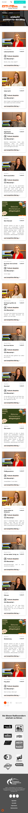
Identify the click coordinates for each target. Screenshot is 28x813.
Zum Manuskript (9, 58)
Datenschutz (14, 808)
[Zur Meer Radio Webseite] (19, 745)
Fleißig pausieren (9, 471)
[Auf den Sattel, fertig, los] (14, 542)
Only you (6, 595)
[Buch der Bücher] (14, 333)
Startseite (4, 12)
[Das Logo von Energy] (19, 757)
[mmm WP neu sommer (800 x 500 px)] (14, 208)
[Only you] (14, 583)
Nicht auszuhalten (9, 175)
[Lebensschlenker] (14, 39)
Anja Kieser (6, 173)
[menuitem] (24, 7)
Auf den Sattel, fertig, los (11, 554)
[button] (24, 7)
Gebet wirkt (7, 91)
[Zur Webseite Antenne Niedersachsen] (19, 765)
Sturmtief (7, 386)
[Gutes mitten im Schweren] (14, 498)
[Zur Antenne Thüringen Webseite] (8, 736)
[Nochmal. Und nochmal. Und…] (14, 251)
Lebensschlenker (9, 51)
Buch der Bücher (9, 345)
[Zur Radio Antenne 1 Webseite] (8, 766)
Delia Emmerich (7, 88)
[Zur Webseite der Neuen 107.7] (8, 743)
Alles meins (7, 428)
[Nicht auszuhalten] (14, 163)
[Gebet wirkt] (14, 78)
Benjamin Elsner (7, 129)
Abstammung (7, 639)
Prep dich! (7, 681)
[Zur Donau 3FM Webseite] (8, 757)
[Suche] (11, 2)
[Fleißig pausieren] (14, 459)
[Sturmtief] (14, 374)
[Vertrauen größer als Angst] (14, 290)
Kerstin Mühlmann (7, 49)
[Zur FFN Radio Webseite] (19, 728)
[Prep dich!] (14, 669)
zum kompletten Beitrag (11, 65)
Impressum (14, 805)
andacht (22, 51)
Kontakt (4, 2)
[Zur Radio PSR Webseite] (19, 736)
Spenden (14, 800)
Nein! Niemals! (8, 221)
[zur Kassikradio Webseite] (8, 726)
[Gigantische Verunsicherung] (14, 119)
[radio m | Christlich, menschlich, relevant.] (11, 7)
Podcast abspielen (13, 56)
